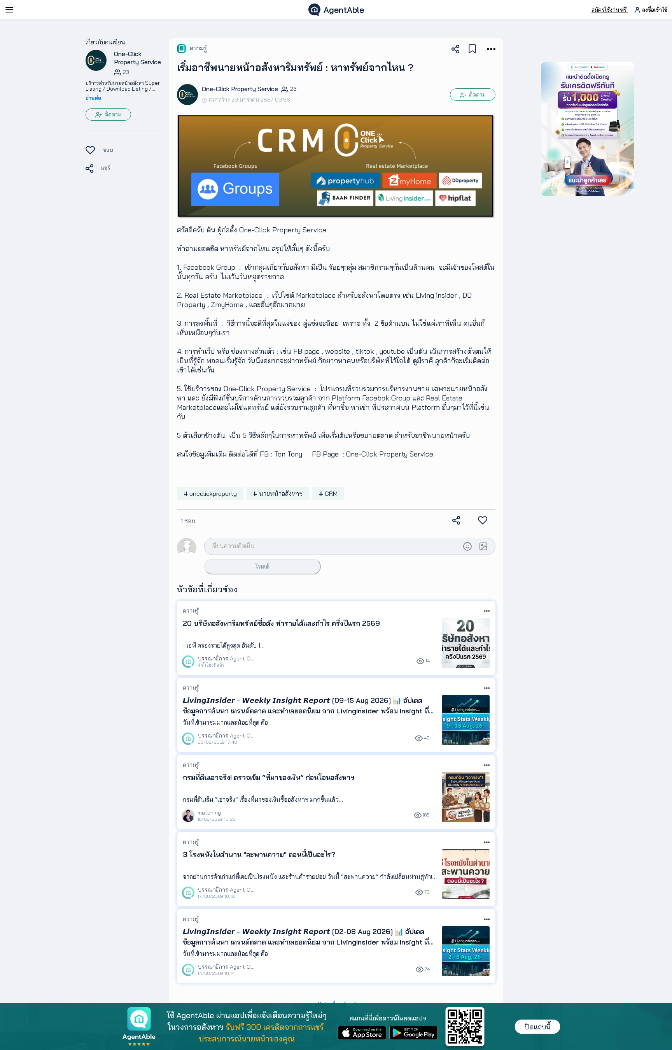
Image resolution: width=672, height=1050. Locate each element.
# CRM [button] (328, 493)
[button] (96, 59)
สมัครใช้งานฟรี (610, 9)
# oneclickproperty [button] (210, 493)
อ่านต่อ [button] (93, 98)
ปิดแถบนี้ (538, 1026)
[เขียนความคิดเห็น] (331, 545)
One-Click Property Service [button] (137, 58)
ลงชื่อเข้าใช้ (653, 9)
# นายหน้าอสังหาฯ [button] (278, 493)
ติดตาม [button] (112, 114)
